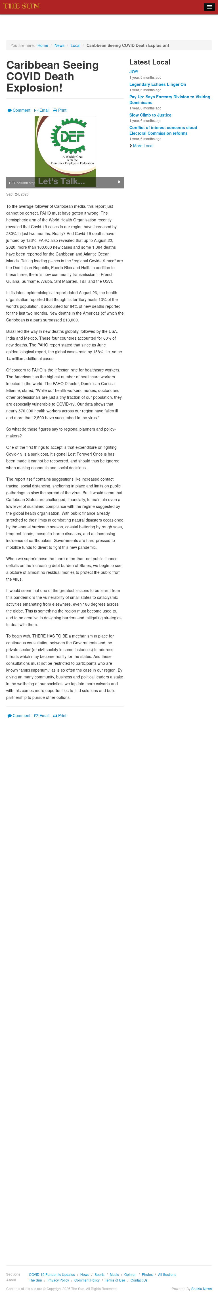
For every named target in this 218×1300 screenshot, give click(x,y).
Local (75, 45)
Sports (99, 1274)
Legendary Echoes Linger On (157, 84)
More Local (143, 145)
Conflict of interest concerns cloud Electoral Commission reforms (163, 130)
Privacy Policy (58, 1280)
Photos (147, 1274)
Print (62, 110)
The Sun (35, 1280)
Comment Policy (87, 1280)
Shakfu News (201, 1288)
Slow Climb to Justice (150, 115)
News (59, 45)
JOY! (134, 71)
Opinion (130, 1274)
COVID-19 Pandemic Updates (52, 1274)
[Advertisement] (65, 988)
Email (44, 110)
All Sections (167, 1274)
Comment (21, 110)
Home (42, 45)
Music (114, 1274)
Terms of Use (115, 1280)
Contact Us (139, 1280)
